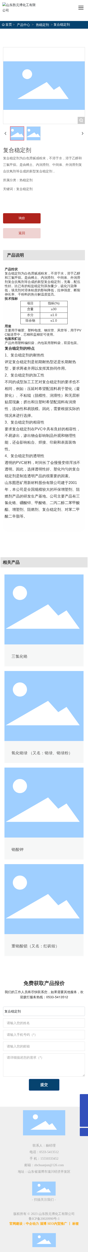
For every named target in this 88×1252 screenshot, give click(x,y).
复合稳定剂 (24, 189)
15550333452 (49, 1158)
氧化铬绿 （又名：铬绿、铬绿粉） (42, 753)
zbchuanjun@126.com (49, 1165)
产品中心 (23, 25)
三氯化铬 (19, 656)
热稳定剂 (42, 25)
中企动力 (32, 1223)
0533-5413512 (57, 997)
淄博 (43, 1223)
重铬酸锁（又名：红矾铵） (35, 946)
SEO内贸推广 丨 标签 (63, 1223)
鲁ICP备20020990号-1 (44, 1219)
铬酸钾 (17, 849)
